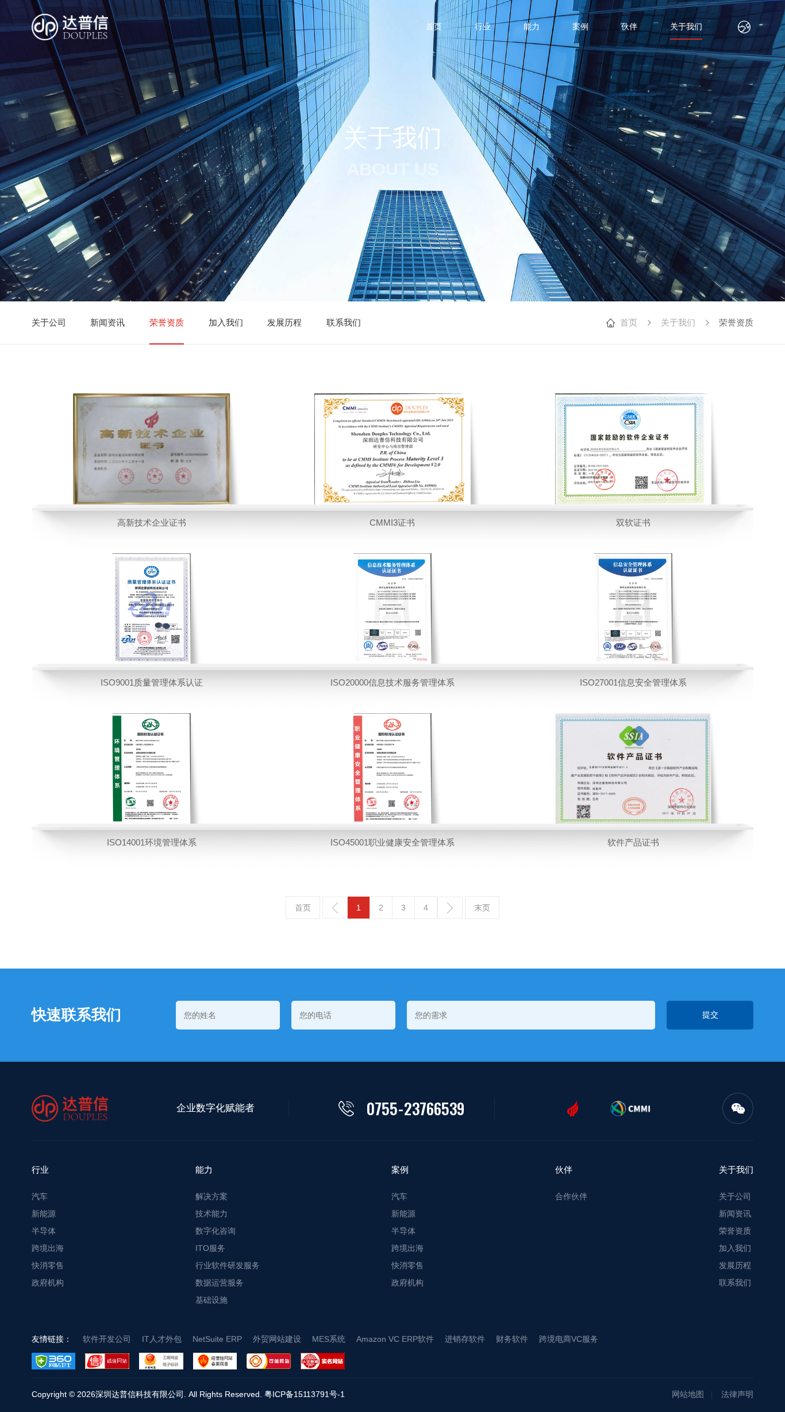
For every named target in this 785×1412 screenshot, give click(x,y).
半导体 (44, 1230)
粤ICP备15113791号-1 (304, 1394)
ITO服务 (210, 1248)
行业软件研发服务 (227, 1265)
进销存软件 (465, 1339)
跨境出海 (48, 1248)
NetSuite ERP (217, 1339)
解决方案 (211, 1196)
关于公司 (49, 322)
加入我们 (226, 322)
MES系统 (328, 1339)
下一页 (450, 908)
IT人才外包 (162, 1339)
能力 (532, 26)
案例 (580, 26)
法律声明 (737, 1394)
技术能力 (211, 1213)
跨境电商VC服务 (568, 1339)
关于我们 (686, 26)
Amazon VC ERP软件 (395, 1339)
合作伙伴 (571, 1196)
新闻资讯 (107, 322)
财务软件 (512, 1339)
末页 (482, 907)
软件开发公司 (107, 1339)
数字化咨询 (215, 1230)
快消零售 (48, 1265)
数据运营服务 (219, 1282)
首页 (434, 26)
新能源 (44, 1213)
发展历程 (284, 322)
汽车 (40, 1196)
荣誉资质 (166, 322)
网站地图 (688, 1394)
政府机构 (48, 1282)
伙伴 (629, 26)
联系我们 (343, 322)
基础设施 (211, 1299)
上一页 (335, 908)
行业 (483, 26)
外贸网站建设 (277, 1339)
